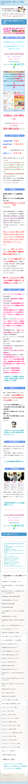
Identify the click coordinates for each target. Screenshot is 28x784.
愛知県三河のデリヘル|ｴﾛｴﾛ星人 (9, 549)
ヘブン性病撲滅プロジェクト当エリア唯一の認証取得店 (13, 611)
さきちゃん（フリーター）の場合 (9, 707)
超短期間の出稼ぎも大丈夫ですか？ (10, 647)
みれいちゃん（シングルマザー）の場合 (11, 743)
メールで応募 (9, 64)
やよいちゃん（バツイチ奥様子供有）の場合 (12, 732)
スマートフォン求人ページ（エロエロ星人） (12, 557)
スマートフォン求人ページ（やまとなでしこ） (12, 561)
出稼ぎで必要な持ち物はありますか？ (10, 654)
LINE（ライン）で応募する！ (9, 750)
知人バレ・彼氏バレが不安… (8, 692)
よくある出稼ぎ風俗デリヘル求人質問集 (11, 640)
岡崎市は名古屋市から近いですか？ (10, 669)
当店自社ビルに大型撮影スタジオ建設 (10, 632)
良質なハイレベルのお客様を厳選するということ (13, 625)
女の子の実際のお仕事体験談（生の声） (11, 703)
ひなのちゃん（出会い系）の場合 (9, 740)
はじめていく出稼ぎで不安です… (9, 662)
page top (26, 774)
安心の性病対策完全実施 (7, 607)
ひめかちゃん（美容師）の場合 (9, 729)
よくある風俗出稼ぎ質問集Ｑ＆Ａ (14, 461)
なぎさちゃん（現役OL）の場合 (9, 721)
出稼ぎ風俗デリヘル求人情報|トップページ (12, 581)
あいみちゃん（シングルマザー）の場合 (11, 747)
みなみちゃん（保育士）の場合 (9, 714)
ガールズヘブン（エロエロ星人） (10, 564)
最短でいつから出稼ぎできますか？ (10, 644)
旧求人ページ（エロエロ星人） (9, 556)
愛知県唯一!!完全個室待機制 (8, 603)
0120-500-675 (15, 61)
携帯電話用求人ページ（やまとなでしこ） (11, 563)
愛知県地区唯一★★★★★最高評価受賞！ (11, 596)
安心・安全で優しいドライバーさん (10, 629)
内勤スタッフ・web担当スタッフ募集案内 (15, 766)
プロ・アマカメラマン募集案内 (12, 768)
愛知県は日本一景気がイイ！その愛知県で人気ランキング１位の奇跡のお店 (13, 591)
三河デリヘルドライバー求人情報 (13, 763)
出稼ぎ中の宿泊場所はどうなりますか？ (11, 651)
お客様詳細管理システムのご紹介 (9, 616)
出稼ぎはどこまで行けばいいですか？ (10, 658)
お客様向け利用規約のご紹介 (9, 754)
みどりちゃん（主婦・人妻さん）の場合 (11, 725)
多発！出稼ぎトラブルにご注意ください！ (12, 636)
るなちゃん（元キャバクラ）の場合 (10, 718)
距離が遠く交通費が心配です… (9, 665)
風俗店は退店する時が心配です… (9, 696)
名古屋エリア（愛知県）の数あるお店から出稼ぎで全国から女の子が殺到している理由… (14, 378)
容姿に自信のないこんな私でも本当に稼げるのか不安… (13, 673)
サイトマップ (7, 775)
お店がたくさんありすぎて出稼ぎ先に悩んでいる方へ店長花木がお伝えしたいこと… (14, 432)
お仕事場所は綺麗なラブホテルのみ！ (10, 600)
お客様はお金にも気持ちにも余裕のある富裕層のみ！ (13, 620)
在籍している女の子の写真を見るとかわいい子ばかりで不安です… (13, 679)
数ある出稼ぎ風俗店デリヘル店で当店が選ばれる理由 (13, 586)
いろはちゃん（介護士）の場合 (9, 736)
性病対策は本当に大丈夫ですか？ (9, 689)
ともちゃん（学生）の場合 (8, 711)
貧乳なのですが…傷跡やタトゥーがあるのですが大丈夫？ (13, 684)
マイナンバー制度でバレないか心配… (10, 700)
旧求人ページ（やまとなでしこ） (10, 560)
